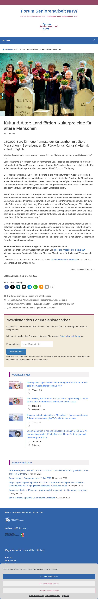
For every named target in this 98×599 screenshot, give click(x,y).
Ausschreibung (59, 300)
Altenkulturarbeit (31, 300)
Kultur (19, 300)
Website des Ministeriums (63, 259)
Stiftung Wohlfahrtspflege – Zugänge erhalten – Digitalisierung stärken (40, 304)
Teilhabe (11, 300)
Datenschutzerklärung (36, 596)
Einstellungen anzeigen (49, 590)
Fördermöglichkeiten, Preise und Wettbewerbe (29, 296)
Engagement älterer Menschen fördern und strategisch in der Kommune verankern (48, 490)
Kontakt (8, 557)
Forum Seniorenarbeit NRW (49, 11)
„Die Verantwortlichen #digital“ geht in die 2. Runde (31, 308)
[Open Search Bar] (94, 40)
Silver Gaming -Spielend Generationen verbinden (32, 498)
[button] (6, 287)
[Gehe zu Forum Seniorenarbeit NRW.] (3, 49)
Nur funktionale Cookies (49, 583)
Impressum (65, 596)
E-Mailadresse (13, 344)
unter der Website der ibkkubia (68, 250)
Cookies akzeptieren (49, 576)
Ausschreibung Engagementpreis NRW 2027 (30, 478)
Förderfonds (45, 300)
